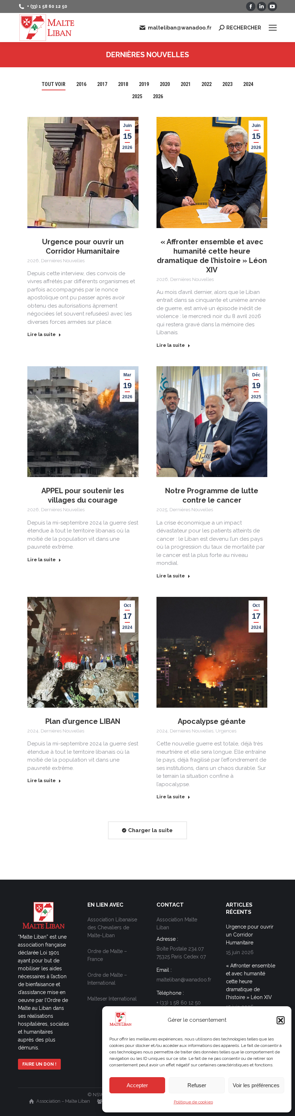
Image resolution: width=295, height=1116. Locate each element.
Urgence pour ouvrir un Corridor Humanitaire (249, 934)
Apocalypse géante (212, 721)
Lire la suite (41, 334)
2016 (81, 84)
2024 (248, 84)
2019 (144, 84)
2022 (206, 84)
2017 (102, 84)
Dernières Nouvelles (63, 260)
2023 (227, 84)
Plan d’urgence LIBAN (82, 721)
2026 (158, 96)
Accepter (137, 1085)
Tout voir (53, 84)
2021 (186, 84)
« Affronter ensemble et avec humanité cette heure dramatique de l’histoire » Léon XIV (250, 981)
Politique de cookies (193, 1101)
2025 (137, 96)
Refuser (196, 1085)
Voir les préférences (256, 1085)
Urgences (225, 731)
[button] (280, 1020)
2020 (165, 84)
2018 (123, 84)
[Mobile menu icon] (272, 27)
